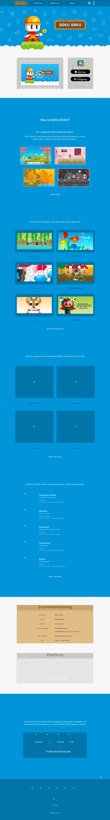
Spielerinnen (55, 3)
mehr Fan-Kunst (55, 457)
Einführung (37, 3)
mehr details (55, 194)
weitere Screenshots (55, 329)
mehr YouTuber (55, 576)
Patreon (72, 3)
